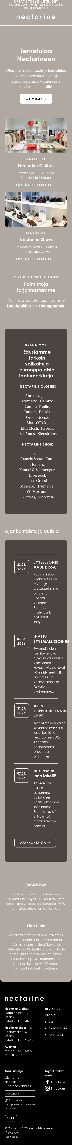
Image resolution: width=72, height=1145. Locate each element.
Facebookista (19, 305)
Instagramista (52, 305)
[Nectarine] (36, 999)
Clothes (50, 1015)
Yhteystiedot (54, 1034)
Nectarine (52, 1008)
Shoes (49, 1021)
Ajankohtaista (56, 1028)
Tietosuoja (12, 1132)
